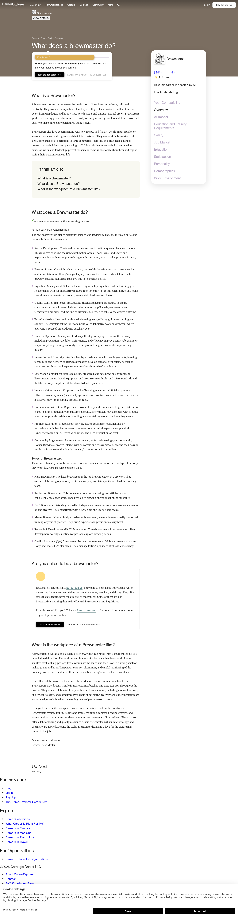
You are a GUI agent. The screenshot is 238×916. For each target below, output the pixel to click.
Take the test (224, 4)
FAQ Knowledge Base (20, 883)
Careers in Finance (18, 828)
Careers (71, 4)
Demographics (164, 171)
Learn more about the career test (86, 74)
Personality (162, 164)
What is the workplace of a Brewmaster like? (68, 188)
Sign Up (11, 797)
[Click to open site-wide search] (118, 5)
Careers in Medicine (19, 833)
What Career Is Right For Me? (25, 823)
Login (9, 792)
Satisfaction (162, 156)
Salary (158, 135)
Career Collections (18, 819)
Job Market (162, 142)
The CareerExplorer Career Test (26, 802)
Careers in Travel (17, 842)
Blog (8, 788)
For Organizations (54, 4)
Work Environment (167, 178)
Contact (11, 879)
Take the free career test (49, 74)
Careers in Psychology (20, 837)
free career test (86, 610)
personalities (74, 587)
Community (98, 4)
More (110, 4)
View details (41, 17)
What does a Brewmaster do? (58, 183)
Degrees (84, 4)
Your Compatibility (167, 102)
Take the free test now (49, 624)
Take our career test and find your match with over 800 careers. (70, 65)
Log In (207, 4)
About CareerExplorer (20, 874)
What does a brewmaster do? (74, 45)
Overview (161, 110)
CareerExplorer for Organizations (27, 859)
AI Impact (161, 117)
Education (161, 149)
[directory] (86, 179)
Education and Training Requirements (170, 126)
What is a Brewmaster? (54, 178)
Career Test (35, 4)
